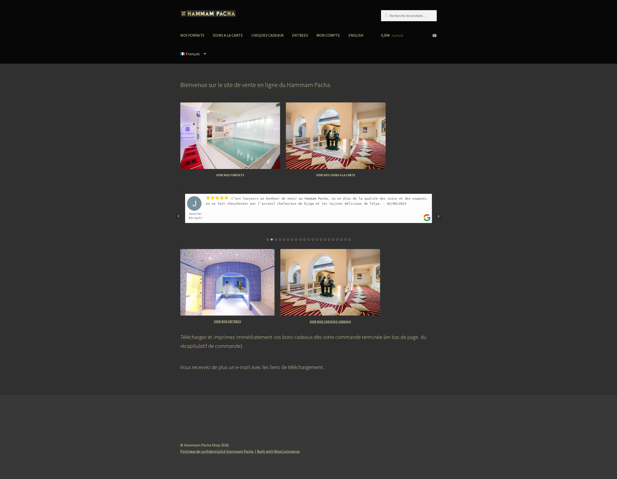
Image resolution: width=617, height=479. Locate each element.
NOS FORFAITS (192, 35)
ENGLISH (356, 35)
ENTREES (300, 35)
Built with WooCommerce (278, 451)
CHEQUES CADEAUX (267, 35)
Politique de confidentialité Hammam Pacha (217, 451)
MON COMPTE (328, 35)
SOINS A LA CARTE (228, 35)
